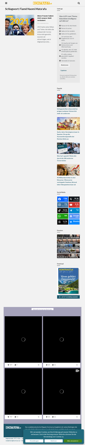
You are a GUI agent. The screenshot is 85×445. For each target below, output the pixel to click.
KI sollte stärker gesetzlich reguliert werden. (67, 56)
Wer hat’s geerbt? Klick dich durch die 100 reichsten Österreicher (66, 158)
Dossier (9, 16)
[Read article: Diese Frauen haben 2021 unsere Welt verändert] (19, 25)
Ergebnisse (64, 70)
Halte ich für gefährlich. (68, 34)
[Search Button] (79, 3)
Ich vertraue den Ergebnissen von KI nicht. (67, 38)
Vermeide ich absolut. (68, 61)
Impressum (9, 438)
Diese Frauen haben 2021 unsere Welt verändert (45, 18)
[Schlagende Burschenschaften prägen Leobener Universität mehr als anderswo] (68, 100)
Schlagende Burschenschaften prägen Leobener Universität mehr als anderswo (67, 111)
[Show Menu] (6, 3)
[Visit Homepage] (42, 3)
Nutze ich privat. (66, 28)
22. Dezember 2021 (43, 23)
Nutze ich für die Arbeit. (69, 26)
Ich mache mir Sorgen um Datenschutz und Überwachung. (69, 45)
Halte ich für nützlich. (68, 31)
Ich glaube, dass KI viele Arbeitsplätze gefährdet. (69, 50)
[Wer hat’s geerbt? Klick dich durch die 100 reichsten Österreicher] (68, 148)
